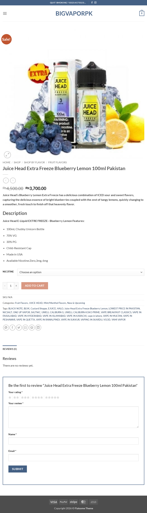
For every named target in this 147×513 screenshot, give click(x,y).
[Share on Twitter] (19, 328)
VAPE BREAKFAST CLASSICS (116, 312)
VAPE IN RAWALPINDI (48, 319)
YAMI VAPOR (118, 319)
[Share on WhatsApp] (6, 328)
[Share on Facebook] (12, 328)
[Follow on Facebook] (92, 2)
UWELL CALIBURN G (53, 312)
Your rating (15, 392)
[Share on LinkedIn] (38, 328)
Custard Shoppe (39, 308)
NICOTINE (8, 271)
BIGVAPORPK (73, 13)
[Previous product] (13, 180)
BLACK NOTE (15, 308)
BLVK (27, 308)
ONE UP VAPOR (21, 312)
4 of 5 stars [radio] (36, 397)
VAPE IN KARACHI (77, 315)
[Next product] (6, 180)
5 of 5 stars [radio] (51, 397)
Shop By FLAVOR (34, 162)
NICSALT (7, 312)
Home (6, 162)
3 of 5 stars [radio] (25, 397)
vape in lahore (95, 315)
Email (12, 450)
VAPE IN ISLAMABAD (54, 315)
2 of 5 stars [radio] (15, 397)
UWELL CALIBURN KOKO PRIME (82, 312)
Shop (17, 162)
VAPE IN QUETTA (25, 319)
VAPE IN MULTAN (112, 315)
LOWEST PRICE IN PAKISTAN (124, 308)
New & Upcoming (76, 302)
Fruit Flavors (57, 162)
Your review (15, 403)
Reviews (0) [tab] (10, 349)
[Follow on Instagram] (95, 2)
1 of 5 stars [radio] (9, 397)
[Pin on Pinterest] (32, 328)
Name (12, 434)
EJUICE (52, 308)
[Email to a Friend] (25, 328)
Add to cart (35, 285)
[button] (5, 13)
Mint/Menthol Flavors (55, 302)
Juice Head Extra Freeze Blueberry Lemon (86, 308)
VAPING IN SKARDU (91, 319)
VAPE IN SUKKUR (70, 319)
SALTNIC (36, 312)
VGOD (106, 319)
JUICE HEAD (36, 302)
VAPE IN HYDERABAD (30, 315)
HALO (60, 308)
